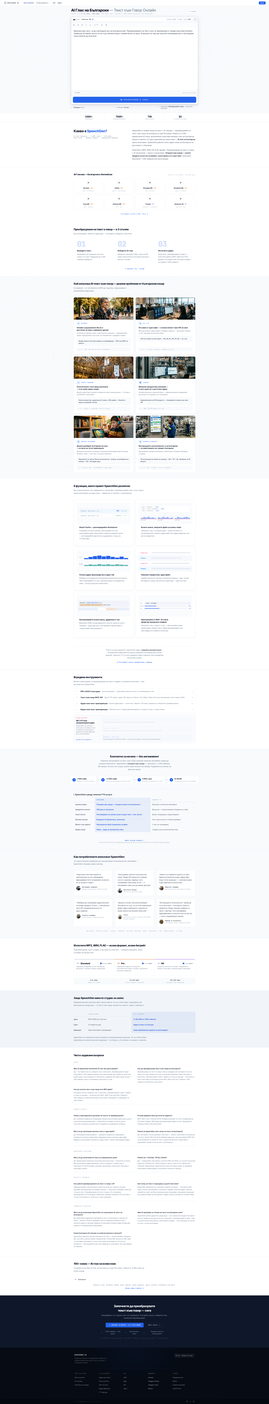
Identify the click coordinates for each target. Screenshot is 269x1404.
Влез (262, 3)
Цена (59, 3)
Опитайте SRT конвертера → (84, 739)
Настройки (77, 92)
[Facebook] (194, 1401)
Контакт (150, 1377)
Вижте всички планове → (134, 840)
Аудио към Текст (105, 1377)
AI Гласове (78, 1381)
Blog (125, 1381)
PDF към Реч (103, 1385)
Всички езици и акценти (133, 1288)
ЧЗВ (54, 3)
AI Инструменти (42, 3)
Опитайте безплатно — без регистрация (126, 1325)
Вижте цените (153, 1325)
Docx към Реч (104, 1381)
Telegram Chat (153, 1385)
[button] (123, 19)
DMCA (175, 1381)
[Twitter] (190, 1401)
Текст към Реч (28, 3)
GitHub (150, 1388)
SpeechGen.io (83, 1401)
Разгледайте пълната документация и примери (135, 662)
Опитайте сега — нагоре (135, 269)
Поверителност (178, 1377)
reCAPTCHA (177, 1388)
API (125, 1385)
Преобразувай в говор (136, 100)
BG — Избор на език (185, 1355)
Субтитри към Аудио (82, 1385)
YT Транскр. (103, 1392)
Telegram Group (153, 1381)
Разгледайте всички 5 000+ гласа (133, 214)
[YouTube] (187, 1401)
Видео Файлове (104, 1388)
